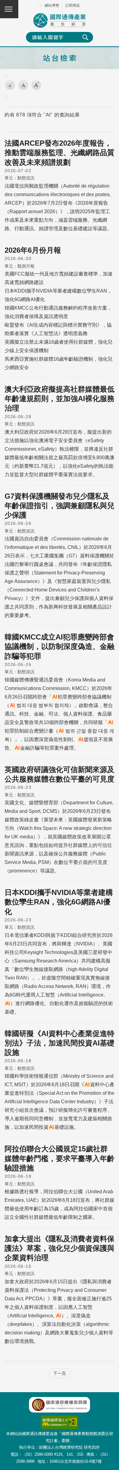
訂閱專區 (72, 5)
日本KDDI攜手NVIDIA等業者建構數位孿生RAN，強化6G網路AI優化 (59, 901)
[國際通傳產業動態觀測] (59, 20)
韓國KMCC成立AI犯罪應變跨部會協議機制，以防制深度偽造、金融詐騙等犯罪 (59, 646)
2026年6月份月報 (33, 250)
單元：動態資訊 (19, 177)
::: (40, 5)
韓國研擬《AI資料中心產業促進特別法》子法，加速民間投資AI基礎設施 (59, 1042)
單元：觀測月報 (19, 266)
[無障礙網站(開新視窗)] (59, 1418)
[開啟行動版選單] (9, 9)
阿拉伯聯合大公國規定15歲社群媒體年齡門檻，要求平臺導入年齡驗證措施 (59, 1158)
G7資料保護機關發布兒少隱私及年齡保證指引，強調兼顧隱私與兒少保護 (59, 505)
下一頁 (59, 1373)
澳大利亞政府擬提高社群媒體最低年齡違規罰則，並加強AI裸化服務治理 (59, 398)
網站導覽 (52, 5)
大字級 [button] (36, 84)
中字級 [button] (23, 84)
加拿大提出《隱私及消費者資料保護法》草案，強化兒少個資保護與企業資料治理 (59, 1248)
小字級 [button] (10, 84)
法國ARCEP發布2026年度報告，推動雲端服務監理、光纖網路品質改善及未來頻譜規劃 (59, 152)
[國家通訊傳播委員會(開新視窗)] (59, 1405)
